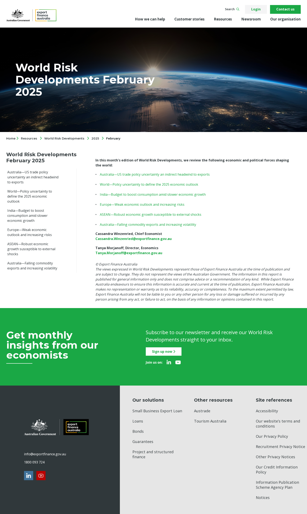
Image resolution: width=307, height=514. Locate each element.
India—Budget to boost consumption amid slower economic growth (27, 215)
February (113, 138)
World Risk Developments (64, 138)
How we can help (150, 19)
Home (11, 138)
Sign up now (162, 351)
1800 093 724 (34, 462)
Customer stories (189, 19)
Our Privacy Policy (272, 436)
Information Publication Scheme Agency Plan (277, 485)
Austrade (202, 410)
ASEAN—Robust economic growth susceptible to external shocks (31, 249)
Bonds (138, 431)
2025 (95, 138)
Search (230, 9)
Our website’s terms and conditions (278, 424)
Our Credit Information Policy (277, 470)
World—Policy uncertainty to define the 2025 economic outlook (29, 196)
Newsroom (251, 19)
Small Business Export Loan (157, 410)
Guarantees (142, 441)
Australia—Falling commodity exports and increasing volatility (32, 265)
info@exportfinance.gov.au (45, 454)
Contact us (285, 9)
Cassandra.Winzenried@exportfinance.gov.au (133, 238)
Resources (223, 19)
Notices (263, 497)
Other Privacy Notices (275, 456)
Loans (137, 421)
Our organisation (285, 19)
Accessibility (267, 410)
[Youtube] (178, 362)
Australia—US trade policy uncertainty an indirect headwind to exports (32, 177)
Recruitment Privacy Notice (280, 446)
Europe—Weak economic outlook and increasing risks (29, 232)
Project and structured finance (153, 454)
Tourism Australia (210, 421)
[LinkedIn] (169, 362)
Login (256, 9)
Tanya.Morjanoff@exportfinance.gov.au (128, 253)
